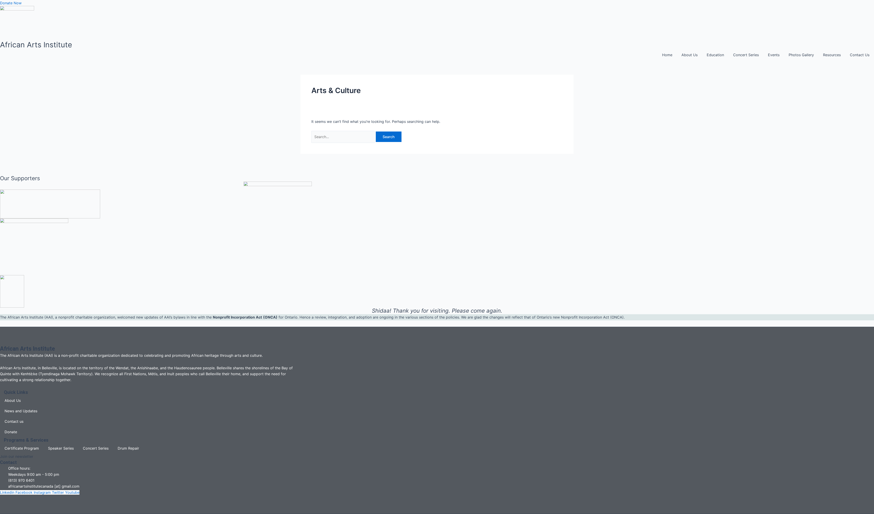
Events (774, 55)
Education (715, 55)
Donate (11, 432)
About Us (689, 55)
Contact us (14, 421)
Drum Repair (128, 448)
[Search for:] (343, 136)
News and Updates (21, 411)
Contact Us (859, 55)
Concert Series (746, 55)
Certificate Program (22, 448)
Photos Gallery (801, 55)
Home (667, 55)
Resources (832, 55)
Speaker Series (61, 448)
